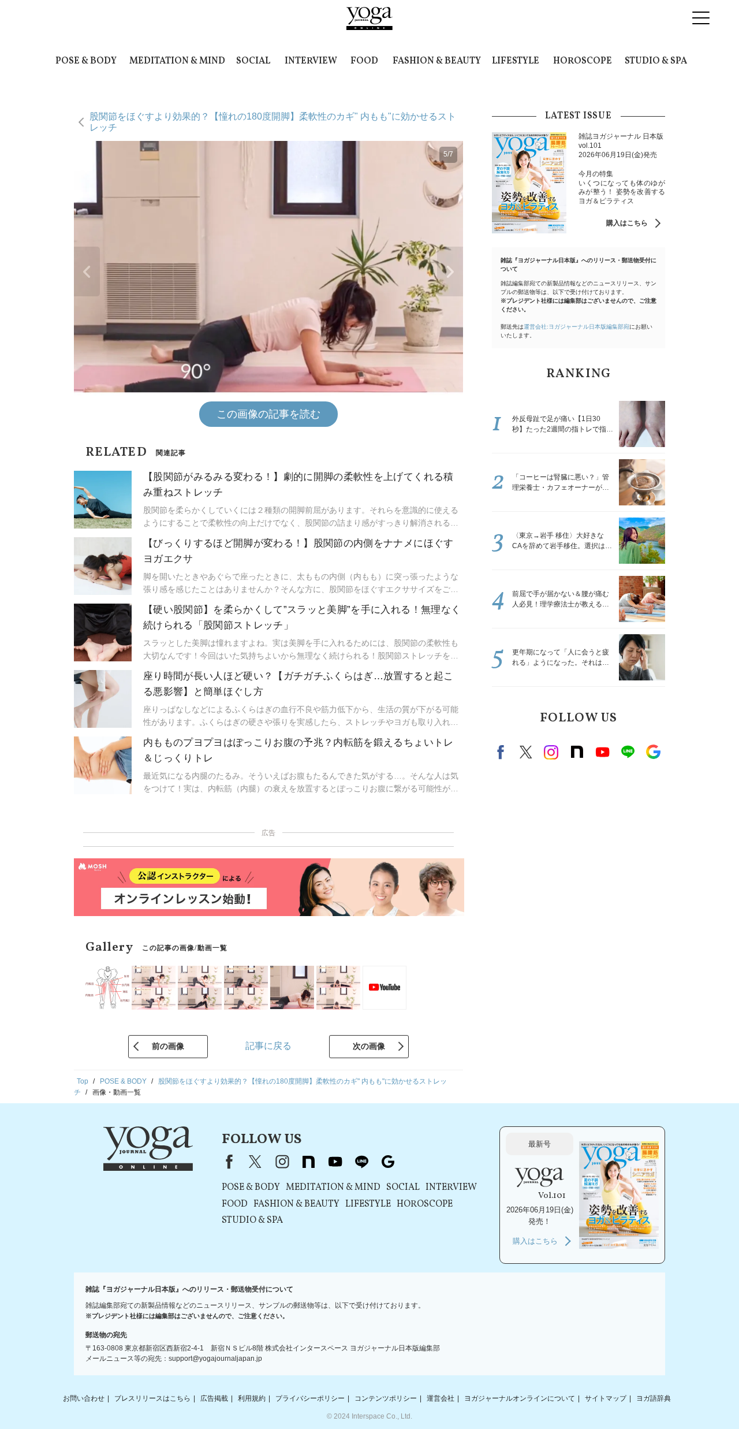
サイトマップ (605, 1398)
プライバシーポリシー (310, 1398)
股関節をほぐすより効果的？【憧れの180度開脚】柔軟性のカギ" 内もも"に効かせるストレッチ (272, 121)
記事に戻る (268, 1046)
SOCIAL (253, 61)
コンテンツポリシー (385, 1398)
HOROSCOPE (582, 61)
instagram (551, 752)
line (627, 752)
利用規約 (252, 1398)
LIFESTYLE (515, 61)
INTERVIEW (311, 61)
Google (652, 752)
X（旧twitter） (525, 752)
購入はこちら (627, 223)
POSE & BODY (86, 61)
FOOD (364, 61)
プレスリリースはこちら (152, 1398)
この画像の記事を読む (268, 414)
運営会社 (440, 1398)
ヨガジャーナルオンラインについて (519, 1398)
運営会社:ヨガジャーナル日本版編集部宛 (576, 326)
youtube (334, 1161)
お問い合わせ (83, 1398)
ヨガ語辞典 (653, 1398)
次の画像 (369, 1046)
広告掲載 (214, 1398)
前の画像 (168, 1046)
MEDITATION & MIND (177, 61)
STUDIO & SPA (656, 61)
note (576, 752)
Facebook (502, 752)
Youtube (602, 752)
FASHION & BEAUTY (437, 61)
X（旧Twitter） (255, 1161)
